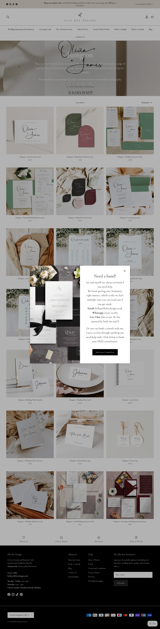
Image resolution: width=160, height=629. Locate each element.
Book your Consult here (105, 352)
